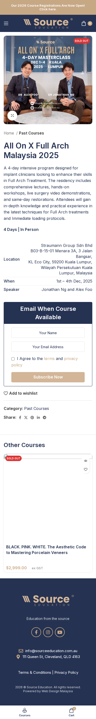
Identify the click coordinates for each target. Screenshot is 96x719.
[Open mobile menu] (6, 23)
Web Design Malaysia (57, 691)
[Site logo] (48, 22)
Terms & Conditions (34, 672)
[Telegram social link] (44, 417)
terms (49, 358)
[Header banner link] (48, 7)
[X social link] (26, 417)
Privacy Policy (66, 672)
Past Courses (31, 133)
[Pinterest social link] (32, 417)
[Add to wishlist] (85, 469)
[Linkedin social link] (38, 417)
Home (9, 133)
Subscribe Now (48, 376)
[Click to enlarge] (12, 115)
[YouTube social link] (60, 632)
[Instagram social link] (48, 632)
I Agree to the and (44, 361)
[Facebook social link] (20, 417)
